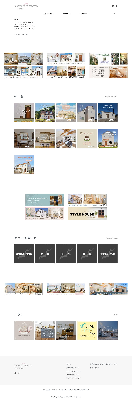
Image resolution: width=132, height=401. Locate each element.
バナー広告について (72, 374)
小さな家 (54, 389)
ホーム (16, 19)
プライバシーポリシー (73, 378)
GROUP (65, 14)
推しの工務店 (19, 28)
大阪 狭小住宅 (85, 389)
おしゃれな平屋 (62, 389)
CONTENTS (83, 14)
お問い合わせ (94, 368)
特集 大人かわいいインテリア (23, 24)
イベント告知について (73, 371)
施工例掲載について (72, 368)
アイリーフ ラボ (30, 26)
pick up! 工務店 (19, 26)
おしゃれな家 (46, 389)
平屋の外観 (77, 389)
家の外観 (70, 389)
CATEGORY (48, 14)
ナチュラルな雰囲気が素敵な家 (24, 22)
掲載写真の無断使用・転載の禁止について (104, 364)
